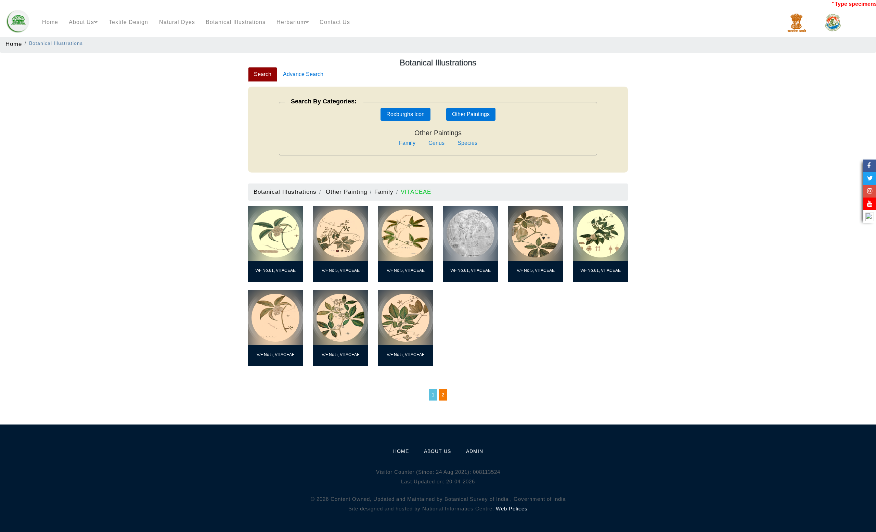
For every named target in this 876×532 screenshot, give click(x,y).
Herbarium (290, 22)
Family (407, 143)
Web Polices (512, 508)
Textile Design (128, 22)
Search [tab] (262, 74)
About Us (81, 22)
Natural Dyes (177, 22)
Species (467, 143)
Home (50, 22)
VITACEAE (416, 191)
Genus (436, 143)
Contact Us (335, 22)
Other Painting (346, 191)
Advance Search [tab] (303, 74)
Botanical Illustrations (236, 22)
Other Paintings (471, 114)
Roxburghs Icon (405, 114)
